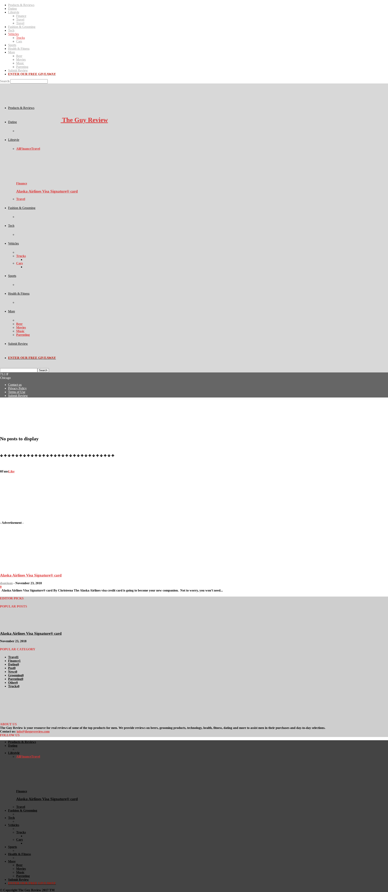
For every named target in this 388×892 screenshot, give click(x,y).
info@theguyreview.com (33, 731)
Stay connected (10, 463)
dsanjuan (6, 583)
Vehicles (13, 34)
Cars (19, 41)
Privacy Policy (17, 388)
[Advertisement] (73, 410)
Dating (12, 8)
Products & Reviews (21, 5)
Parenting (22, 67)
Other (13, 682)
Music (20, 63)
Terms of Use (16, 392)
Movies (21, 59)
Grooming (16, 675)
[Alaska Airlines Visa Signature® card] (38, 179)
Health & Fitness (19, 48)
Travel (20, 19)
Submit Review (18, 70)
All (18, 148)
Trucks (20, 37)
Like (11, 471)
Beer (19, 56)
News (12, 671)
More (11, 52)
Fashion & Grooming (21, 26)
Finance (21, 16)
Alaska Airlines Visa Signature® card (47, 191)
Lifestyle (13, 12)
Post (12, 668)
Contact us (15, 384)
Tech (11, 30)
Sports (12, 45)
